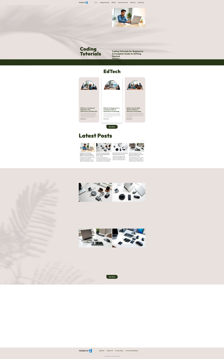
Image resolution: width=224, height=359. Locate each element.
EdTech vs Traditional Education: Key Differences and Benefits (88, 109)
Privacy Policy (119, 350)
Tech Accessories (123, 2)
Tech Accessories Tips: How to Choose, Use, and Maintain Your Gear (136, 154)
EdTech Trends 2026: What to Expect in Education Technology (134, 109)
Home (96, 2)
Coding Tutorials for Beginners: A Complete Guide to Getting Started (128, 54)
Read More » (116, 58)
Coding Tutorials (104, 2)
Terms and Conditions (132, 350)
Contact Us (141, 2)
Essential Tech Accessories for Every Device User (120, 153)
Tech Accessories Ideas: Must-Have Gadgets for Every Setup (103, 154)
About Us (132, 2)
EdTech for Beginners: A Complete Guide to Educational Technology (111, 109)
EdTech (114, 2)
